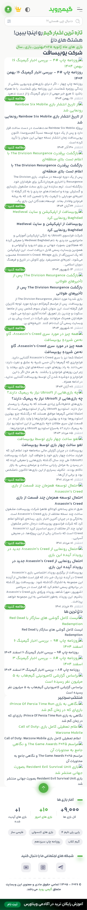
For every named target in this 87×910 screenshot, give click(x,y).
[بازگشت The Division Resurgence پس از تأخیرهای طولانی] (43, 301)
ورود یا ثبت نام (8, 9)
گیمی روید (45, 889)
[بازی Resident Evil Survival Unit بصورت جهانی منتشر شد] (43, 775)
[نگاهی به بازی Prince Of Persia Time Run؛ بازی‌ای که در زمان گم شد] (43, 712)
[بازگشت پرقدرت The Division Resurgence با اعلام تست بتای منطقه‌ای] (43, 179)
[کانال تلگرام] (61, 867)
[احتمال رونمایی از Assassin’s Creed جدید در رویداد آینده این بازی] (43, 577)
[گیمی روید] (60, 9)
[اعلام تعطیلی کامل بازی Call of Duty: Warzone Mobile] (43, 732)
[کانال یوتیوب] (26, 867)
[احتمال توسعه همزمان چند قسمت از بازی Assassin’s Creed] (43, 514)
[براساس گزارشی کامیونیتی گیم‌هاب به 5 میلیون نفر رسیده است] (43, 684)
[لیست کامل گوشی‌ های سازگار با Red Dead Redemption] (43, 626)
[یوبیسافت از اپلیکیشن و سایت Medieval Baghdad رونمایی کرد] (43, 240)
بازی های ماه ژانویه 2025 (63, 47)
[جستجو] (78, 21)
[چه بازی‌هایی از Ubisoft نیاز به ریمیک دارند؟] (43, 413)
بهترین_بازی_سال (30, 47)
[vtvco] (43, 904)
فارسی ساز (17, 832)
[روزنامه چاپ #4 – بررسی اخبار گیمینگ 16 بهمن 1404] (43, 79)
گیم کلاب (74, 842)
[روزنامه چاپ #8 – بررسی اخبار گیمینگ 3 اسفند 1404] (43, 664)
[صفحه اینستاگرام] (43, 867)
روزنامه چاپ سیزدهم (47, 842)
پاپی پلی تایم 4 (70, 832)
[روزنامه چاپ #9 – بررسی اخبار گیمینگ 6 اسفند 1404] (43, 646)
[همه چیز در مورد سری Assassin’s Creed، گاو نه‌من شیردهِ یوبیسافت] (43, 360)
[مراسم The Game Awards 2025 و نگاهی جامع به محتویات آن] (43, 752)
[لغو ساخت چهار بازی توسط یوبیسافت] (43, 459)
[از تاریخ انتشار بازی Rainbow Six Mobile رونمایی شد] (43, 125)
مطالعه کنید (16, 98)
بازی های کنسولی (42, 832)
